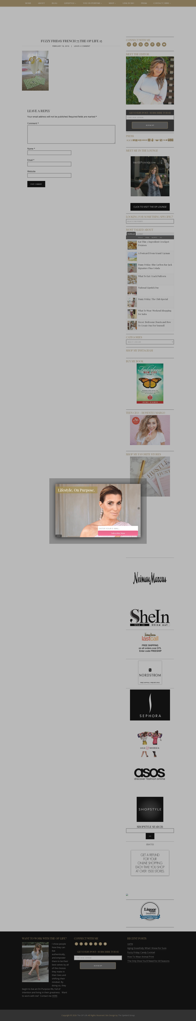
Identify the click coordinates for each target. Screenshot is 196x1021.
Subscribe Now (118, 533)
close (58, 536)
